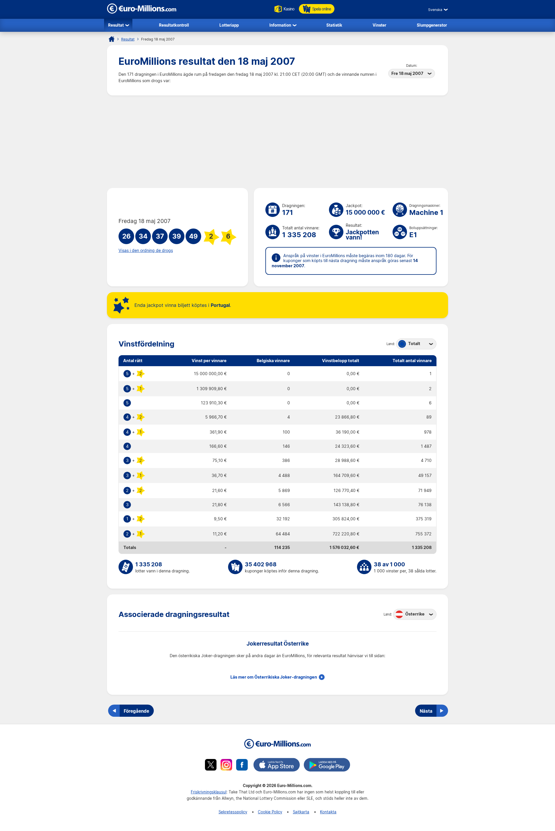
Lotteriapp (229, 25)
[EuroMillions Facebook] (242, 766)
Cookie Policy (270, 811)
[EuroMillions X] (211, 766)
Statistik (334, 25)
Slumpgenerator (432, 25)
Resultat (116, 25)
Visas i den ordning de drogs (146, 250)
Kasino (289, 8)
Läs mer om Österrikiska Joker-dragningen (273, 677)
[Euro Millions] (111, 39)
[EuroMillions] (141, 12)
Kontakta (328, 811)
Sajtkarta (301, 811)
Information (280, 25)
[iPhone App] (276, 765)
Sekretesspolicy (233, 811)
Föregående (136, 711)
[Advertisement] (277, 141)
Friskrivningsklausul (208, 791)
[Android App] (327, 765)
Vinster (379, 25)
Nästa (426, 711)
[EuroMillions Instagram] (226, 766)
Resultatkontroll (174, 25)
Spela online (321, 8)
